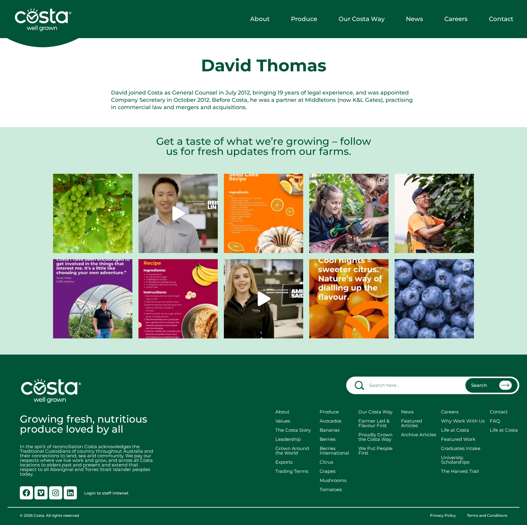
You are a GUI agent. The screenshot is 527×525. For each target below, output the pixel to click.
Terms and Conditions (487, 515)
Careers (456, 19)
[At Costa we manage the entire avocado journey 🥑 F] (434, 213)
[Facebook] (26, 492)
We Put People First (375, 450)
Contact (501, 19)
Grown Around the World (293, 450)
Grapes (327, 471)
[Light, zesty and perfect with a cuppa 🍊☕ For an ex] (263, 213)
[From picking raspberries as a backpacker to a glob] (92, 298)
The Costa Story (293, 430)
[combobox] (432, 385)
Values (282, 421)
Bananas (329, 430)
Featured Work (458, 439)
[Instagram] (55, 492)
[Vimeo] (41, 492)
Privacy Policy (443, 515)
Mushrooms (333, 480)
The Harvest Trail (460, 471)
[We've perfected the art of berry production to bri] (434, 298)
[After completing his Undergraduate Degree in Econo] (178, 213)
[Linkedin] (70, 492)
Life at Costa (455, 430)
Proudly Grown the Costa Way (375, 436)
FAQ (495, 421)
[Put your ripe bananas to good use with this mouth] (178, 298)
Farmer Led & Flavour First (373, 423)
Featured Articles (411, 423)
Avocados (330, 421)
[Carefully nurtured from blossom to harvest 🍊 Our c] (349, 298)
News (414, 19)
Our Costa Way (362, 19)
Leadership (288, 439)
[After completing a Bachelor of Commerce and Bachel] (263, 298)
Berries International (334, 450)
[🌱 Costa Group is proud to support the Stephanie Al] (349, 213)
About (260, 19)
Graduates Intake (460, 448)
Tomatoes (331, 489)
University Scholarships (455, 459)
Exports (283, 462)
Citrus (326, 462)
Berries (327, 439)
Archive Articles (418, 434)
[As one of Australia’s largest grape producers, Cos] (92, 213)
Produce (304, 19)
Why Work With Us (463, 421)
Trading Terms (291, 471)
